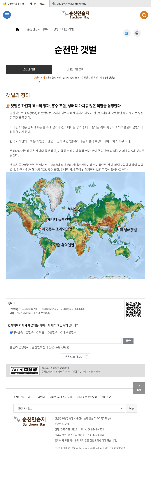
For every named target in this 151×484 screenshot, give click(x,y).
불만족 (54, 332)
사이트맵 (106, 397)
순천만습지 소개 (22, 397)
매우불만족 (69, 332)
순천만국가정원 (15, 4)
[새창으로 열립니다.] (75, 356)
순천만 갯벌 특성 (89, 77)
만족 (31, 332)
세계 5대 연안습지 (108, 77)
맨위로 (139, 388)
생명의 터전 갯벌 (63, 29)
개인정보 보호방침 (87, 397)
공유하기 (127, 33)
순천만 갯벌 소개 (71, 77)
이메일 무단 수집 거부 (61, 397)
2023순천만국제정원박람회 (71, 4)
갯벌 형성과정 (54, 77)
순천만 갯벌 (29, 69)
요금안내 (40, 397)
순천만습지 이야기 (38, 29)
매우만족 (17, 332)
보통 (41, 332)
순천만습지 (40, 4)
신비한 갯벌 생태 (74, 69)
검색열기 (144, 15)
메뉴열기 (7, 15)
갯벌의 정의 (39, 77)
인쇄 (137, 33)
